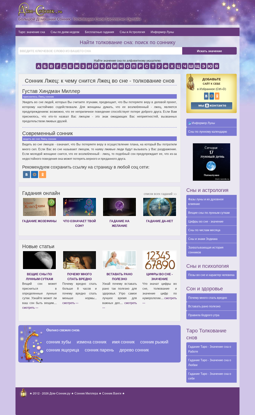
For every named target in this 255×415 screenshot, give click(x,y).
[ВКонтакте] (26, 174)
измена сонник (91, 342)
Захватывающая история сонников (205, 249)
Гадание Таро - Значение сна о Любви (209, 362)
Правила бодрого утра (203, 315)
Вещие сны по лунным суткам (209, 212)
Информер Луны (162, 32)
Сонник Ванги (111, 393)
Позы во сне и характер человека (211, 275)
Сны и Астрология (132, 32)
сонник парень (99, 350)
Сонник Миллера (86, 393)
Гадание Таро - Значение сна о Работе (209, 349)
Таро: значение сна (31, 32)
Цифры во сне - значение (205, 221)
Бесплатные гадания (99, 32)
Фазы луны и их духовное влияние (206, 201)
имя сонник (123, 342)
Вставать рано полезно (204, 306)
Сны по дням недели (65, 32)
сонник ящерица (62, 350)
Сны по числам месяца (204, 230)
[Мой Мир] (34, 174)
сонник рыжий (154, 342)
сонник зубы (58, 342)
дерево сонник (134, 350)
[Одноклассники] (42, 174)
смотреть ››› (30, 307)
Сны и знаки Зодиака (202, 239)
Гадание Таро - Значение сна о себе (209, 376)
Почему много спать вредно (207, 297)
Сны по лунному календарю (207, 131)
